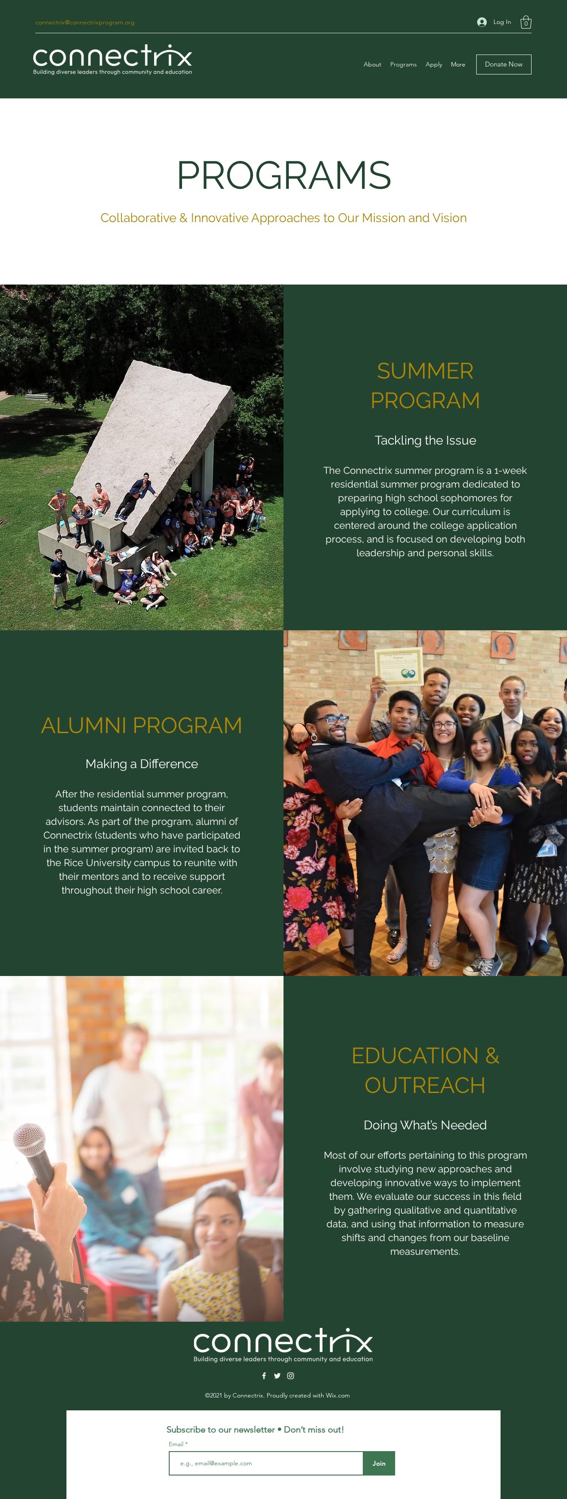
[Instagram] (290, 1375)
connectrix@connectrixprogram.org (85, 22)
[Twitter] (277, 1375)
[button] (526, 22)
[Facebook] (264, 1375)
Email (177, 1444)
